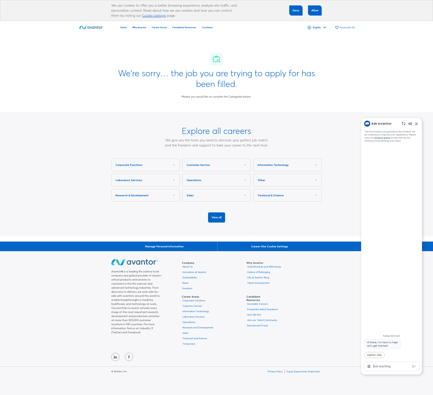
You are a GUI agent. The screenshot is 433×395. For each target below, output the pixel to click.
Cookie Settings (154, 15)
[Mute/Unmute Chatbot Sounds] (410, 123)
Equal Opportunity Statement (303, 371)
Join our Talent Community (262, 320)
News (185, 282)
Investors (187, 288)
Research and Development (198, 327)
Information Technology (196, 311)
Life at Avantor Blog (258, 277)
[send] (414, 366)
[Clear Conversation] (403, 123)
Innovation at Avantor (195, 272)
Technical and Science (195, 338)
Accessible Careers (257, 303)
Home (123, 27)
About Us (188, 266)
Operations (189, 322)
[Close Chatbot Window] (416, 123)
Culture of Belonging (258, 272)
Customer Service (192, 305)
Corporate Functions (194, 300)
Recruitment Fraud (257, 325)
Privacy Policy (275, 371)
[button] (216, 217)
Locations (207, 27)
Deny (296, 10)
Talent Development (258, 282)
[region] (391, 245)
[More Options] (369, 366)
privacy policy (382, 137)
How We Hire (254, 314)
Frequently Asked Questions (262, 309)
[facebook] (129, 357)
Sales (185, 332)
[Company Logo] (91, 27)
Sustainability (190, 277)
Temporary (189, 343)
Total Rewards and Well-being (264, 266)
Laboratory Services (193, 316)
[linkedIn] (115, 357)
